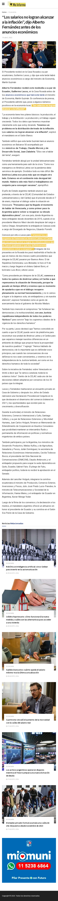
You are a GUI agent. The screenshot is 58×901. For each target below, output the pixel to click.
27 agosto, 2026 (13, 726)
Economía (12, 12)
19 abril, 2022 (7, 38)
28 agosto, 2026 (13, 573)
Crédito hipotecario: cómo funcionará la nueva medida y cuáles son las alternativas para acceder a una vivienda (28, 619)
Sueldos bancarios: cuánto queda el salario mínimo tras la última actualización (25, 671)
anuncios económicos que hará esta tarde (25, 95)
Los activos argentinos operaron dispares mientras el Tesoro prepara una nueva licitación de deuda (28, 772)
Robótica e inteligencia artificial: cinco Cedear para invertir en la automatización (27, 568)
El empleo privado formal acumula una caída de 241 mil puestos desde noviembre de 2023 (27, 824)
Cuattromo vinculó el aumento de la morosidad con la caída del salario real (28, 721)
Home (4, 12)
